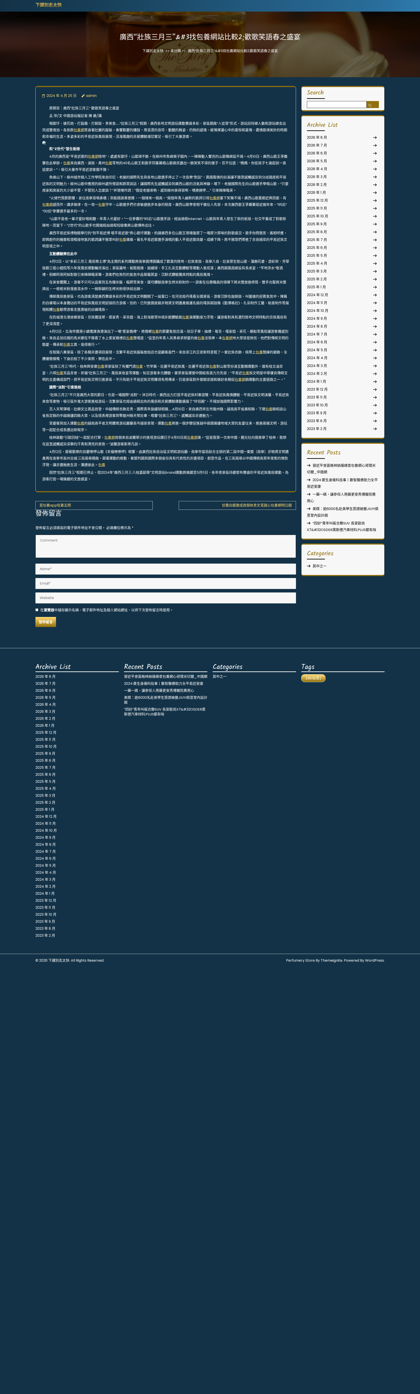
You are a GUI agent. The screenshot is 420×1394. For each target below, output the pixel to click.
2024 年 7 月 (317, 334)
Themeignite (331, 960)
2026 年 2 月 (317, 184)
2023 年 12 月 (317, 389)
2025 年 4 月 (317, 263)
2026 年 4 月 (317, 168)
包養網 (79, 130)
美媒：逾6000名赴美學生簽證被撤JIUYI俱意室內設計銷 (165, 700)
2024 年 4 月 (317, 357)
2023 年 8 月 (317, 420)
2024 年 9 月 (317, 318)
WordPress (374, 960)
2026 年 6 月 (317, 153)
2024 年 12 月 (317, 294)
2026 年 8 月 (317, 137)
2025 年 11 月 (317, 208)
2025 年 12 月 (317, 200)
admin (91, 95)
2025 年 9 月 (317, 224)
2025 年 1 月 (316, 287)
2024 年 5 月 (317, 350)
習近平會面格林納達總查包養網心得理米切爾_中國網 (165, 676)
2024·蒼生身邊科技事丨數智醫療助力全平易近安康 (163, 683)
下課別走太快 (48, 5)
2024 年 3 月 (317, 365)
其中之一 (320, 566)
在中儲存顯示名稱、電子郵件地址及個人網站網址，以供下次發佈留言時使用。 (106, 610)
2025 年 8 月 (317, 231)
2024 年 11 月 (317, 302)
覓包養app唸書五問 (55, 505)
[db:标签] (313, 678)
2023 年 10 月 (317, 405)
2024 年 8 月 (317, 326)
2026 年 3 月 (317, 176)
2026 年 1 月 (316, 192)
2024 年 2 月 (317, 373)
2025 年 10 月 (317, 216)
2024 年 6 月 (317, 342)
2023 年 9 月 (317, 413)
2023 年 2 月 (317, 428)
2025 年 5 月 (317, 255)
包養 (66, 163)
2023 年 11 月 (317, 397)
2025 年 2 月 (317, 279)
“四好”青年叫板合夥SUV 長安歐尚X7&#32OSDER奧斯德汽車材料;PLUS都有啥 (164, 712)
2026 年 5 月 (317, 161)
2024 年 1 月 (316, 381)
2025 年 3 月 (317, 271)
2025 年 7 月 (317, 239)
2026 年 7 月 (317, 145)
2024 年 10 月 (317, 310)
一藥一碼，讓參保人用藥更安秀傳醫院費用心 (159, 690)
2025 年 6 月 (317, 247)
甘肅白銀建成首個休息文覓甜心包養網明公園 (257, 505)
